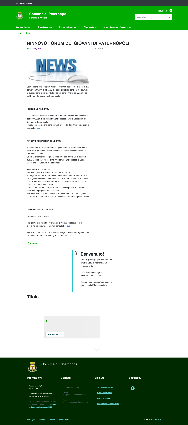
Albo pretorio (90, 26)
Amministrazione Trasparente (117, 26)
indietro (34, 243)
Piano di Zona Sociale (105, 387)
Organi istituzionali (68, 26)
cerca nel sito (141, 17)
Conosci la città (23, 26)
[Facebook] (171, 10)
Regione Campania (104, 398)
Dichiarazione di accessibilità (108, 403)
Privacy (42, 419)
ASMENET (157, 419)
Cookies (52, 419)
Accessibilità (64, 419)
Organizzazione (44, 26)
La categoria (35, 48)
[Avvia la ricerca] (169, 17)
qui (38, 127)
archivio (53, 334)
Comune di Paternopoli (48, 15)
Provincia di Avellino (104, 392)
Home (20, 32)
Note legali (31, 419)
